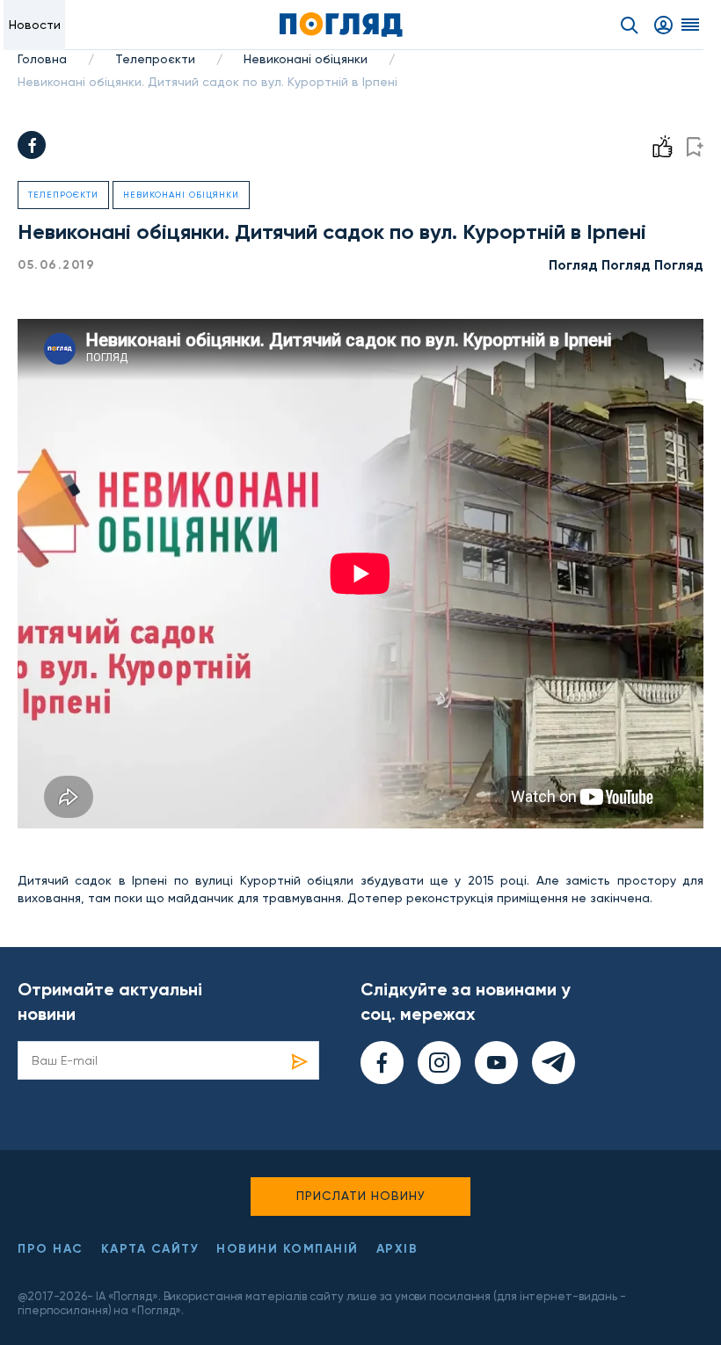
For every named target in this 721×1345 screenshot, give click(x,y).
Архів (397, 1248)
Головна (42, 59)
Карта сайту (150, 1248)
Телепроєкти (155, 59)
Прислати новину (361, 1196)
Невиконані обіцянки (306, 59)
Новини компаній (287, 1248)
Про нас (51, 1248)
